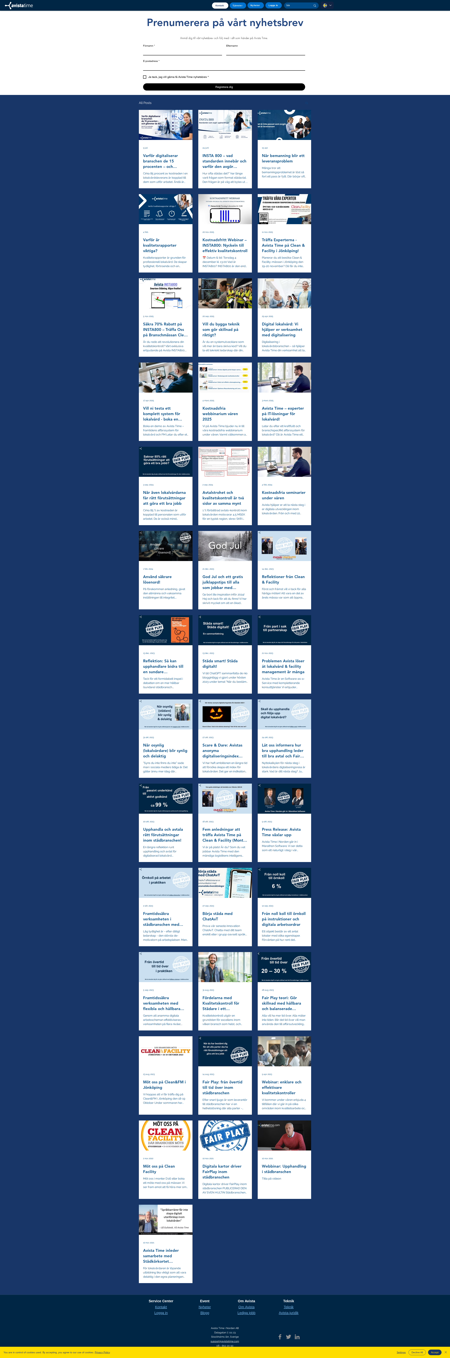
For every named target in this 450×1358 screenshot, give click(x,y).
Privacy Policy (102, 1352)
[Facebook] (280, 1336)
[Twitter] (288, 1336)
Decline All (417, 1352)
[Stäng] (446, 1352)
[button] (306, 103)
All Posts (145, 103)
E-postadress (151, 61)
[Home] (19, 5)
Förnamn (149, 45)
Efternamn (232, 45)
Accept (435, 1352)
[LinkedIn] (297, 1336)
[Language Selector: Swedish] (327, 5)
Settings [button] (401, 1352)
